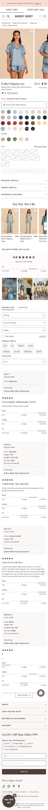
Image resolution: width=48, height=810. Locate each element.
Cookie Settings (7, 792)
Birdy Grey (12, 9)
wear (38, 352)
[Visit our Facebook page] (19, 786)
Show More (22, 695)
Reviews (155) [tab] (8, 307)
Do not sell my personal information (25, 796)
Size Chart (42, 146)
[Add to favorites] (31, 31)
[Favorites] (40, 16)
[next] (46, 226)
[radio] (2, 112)
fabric (21, 346)
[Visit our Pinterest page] (14, 786)
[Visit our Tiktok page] (4, 786)
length (6, 352)
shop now (27, 5)
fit (12, 346)
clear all (42, 336)
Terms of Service (21, 792)
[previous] (2, 226)
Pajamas (33, 23)
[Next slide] (45, 3)
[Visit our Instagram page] (9, 786)
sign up (24, 772)
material (28, 352)
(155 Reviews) (12, 93)
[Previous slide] (3, 3)
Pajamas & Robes (20, 23)
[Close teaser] (14, 795)
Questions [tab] (22, 307)
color (17, 352)
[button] (9, 289)
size (5, 346)
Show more (6, 356)
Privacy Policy (34, 792)
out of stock (24, 171)
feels (30, 346)
